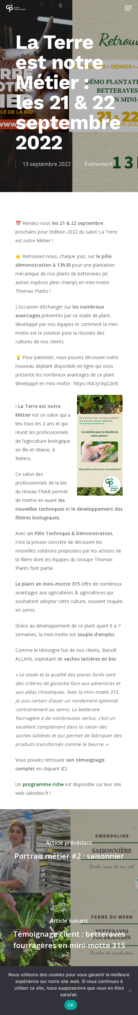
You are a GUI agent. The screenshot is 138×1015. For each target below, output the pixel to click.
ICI (64, 768)
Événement (98, 164)
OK (71, 1005)
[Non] (129, 990)
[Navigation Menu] (128, 8)
